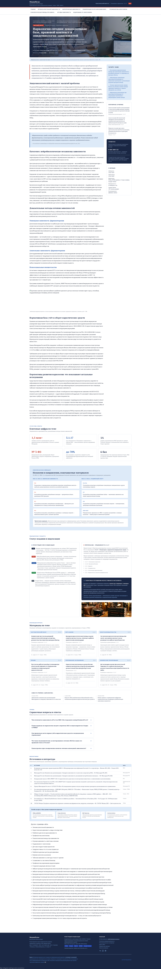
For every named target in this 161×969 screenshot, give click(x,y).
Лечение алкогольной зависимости (49, 9)
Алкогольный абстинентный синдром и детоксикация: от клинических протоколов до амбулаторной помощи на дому (117, 120)
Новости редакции (103, 947)
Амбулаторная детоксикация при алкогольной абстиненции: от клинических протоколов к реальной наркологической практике (71, 869)
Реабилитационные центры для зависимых (46, 852)
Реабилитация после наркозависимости (45, 833)
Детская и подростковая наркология (43, 847)
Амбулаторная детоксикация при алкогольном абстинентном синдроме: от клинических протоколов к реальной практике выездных (72, 871)
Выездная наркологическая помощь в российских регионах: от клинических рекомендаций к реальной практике (66, 874)
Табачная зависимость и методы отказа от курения (48, 858)
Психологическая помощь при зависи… (43, 12)
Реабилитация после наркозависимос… (95, 9)
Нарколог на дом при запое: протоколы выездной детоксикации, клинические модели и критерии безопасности (118, 130)
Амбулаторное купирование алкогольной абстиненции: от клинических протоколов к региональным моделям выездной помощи (71, 910)
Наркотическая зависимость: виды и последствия (47, 830)
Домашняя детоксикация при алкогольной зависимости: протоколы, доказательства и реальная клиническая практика (68, 877)
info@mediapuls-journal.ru (113, 939)
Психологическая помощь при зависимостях (46, 838)
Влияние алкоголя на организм (42, 855)
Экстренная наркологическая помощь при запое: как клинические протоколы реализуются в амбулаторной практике (113, 638)
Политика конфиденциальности (106, 941)
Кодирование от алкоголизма (82, 12)
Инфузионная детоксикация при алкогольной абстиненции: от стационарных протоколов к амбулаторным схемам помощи (70, 904)
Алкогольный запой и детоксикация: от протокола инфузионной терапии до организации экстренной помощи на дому (119, 110)
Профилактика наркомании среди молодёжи (46, 863)
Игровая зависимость (64, 12)
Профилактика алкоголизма (118, 9)
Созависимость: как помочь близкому (44, 860)
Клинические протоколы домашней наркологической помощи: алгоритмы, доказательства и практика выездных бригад (45, 638)
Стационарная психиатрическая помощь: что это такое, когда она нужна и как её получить (43, 21)
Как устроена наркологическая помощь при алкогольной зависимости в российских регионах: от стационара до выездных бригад (72, 913)
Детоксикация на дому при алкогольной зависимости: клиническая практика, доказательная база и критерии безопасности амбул (114, 667)
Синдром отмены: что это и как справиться (45, 849)
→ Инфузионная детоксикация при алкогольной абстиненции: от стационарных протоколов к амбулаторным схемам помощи (117, 95)
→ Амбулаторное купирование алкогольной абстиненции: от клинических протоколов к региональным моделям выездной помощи (119, 80)
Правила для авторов (104, 946)
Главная (33, 9)
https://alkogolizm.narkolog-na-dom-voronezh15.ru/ (12, 968)
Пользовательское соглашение (106, 942)
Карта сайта (102, 944)
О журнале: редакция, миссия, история (44, 866)
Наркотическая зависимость (71, 9)
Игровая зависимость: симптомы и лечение (46, 841)
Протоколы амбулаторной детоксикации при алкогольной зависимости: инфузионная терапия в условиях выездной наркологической (45, 667)
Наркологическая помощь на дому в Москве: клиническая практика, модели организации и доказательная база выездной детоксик (80, 666)
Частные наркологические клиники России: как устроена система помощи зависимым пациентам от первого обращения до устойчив (72, 907)
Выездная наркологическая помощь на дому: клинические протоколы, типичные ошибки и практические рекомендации (80, 638)
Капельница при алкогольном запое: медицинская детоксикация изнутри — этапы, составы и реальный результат (71, 21)
